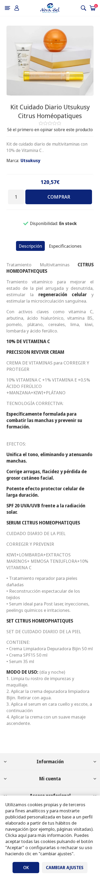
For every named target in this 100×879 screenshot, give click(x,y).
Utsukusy (30, 160)
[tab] (30, 246)
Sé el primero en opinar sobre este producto (50, 130)
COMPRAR (58, 197)
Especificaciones (65, 246)
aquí (22, 835)
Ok (26, 867)
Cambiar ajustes (64, 867)
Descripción (30, 246)
